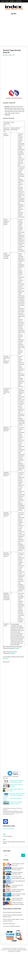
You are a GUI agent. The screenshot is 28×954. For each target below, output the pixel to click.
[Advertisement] (14, 31)
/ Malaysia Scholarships (21, 949)
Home (2, 1)
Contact (7, 1)
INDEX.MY (18, 951)
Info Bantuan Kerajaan (12, 949)
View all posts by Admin (8, 828)
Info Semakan (20, 948)
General (8, 808)
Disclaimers (12, 1)
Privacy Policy (18, 1)
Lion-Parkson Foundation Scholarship (11, 926)
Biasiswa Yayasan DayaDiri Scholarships (12, 912)
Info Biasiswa (13, 948)
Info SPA (17, 808)
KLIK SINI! (5, 658)
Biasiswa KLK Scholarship (9, 923)
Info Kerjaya (13, 808)
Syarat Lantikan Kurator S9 (8, 814)
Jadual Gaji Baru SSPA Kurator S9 (13, 811)
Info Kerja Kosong (6, 948)
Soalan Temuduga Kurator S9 (17, 812)
